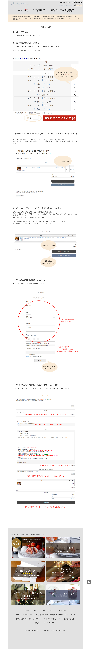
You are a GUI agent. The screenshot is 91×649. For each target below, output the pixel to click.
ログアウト (51, 623)
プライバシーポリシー (51, 619)
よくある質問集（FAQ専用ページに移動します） (56, 615)
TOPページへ (30, 610)
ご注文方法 (61, 610)
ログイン (39, 623)
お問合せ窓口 (69, 619)
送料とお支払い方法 (23, 615)
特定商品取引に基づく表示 (27, 619)
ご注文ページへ (46, 610)
